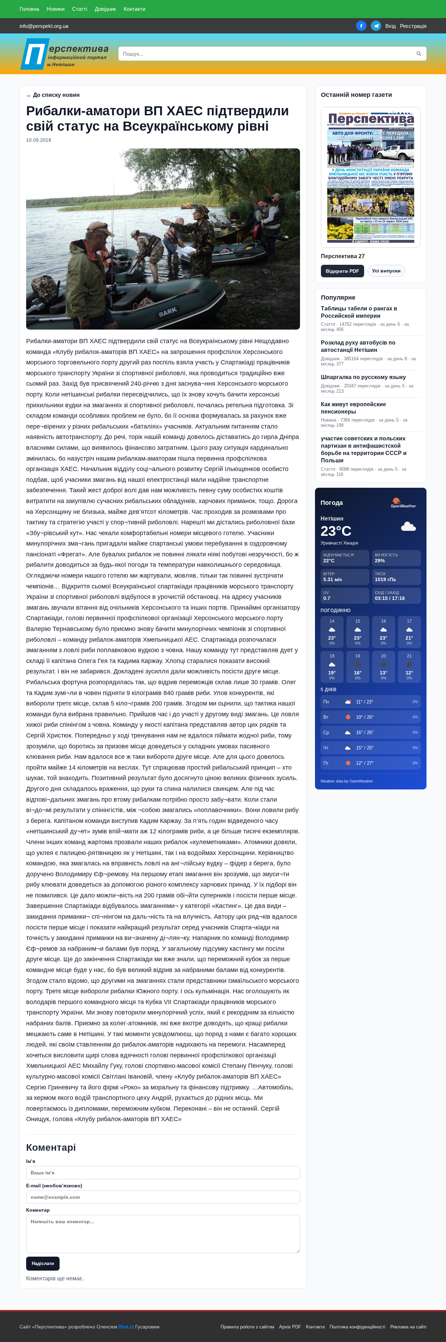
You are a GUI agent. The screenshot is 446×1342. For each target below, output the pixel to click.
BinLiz (126, 1326)
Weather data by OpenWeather (347, 781)
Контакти (134, 9)
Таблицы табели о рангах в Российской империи (359, 312)
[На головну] (65, 54)
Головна (29, 9)
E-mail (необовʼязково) (54, 1185)
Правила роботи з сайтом (247, 1326)
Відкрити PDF (342, 271)
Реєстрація (413, 26)
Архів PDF (290, 1326)
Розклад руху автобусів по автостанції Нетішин (358, 346)
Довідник (105, 9)
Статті (79, 9)
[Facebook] (361, 26)
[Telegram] (376, 26)
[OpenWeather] (403, 503)
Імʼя (30, 1161)
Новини (55, 9)
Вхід (390, 26)
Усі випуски (386, 270)
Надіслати (43, 1263)
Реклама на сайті (408, 1326)
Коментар (38, 1210)
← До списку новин (53, 95)
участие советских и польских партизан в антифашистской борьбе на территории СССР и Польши (364, 449)
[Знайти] (419, 54)
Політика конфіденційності (357, 1326)
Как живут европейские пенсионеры (353, 408)
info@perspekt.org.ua (44, 26)
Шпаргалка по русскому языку (363, 377)
